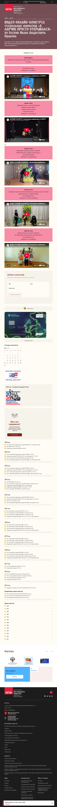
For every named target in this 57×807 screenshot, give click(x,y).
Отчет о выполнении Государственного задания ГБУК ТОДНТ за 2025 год (20, 454)
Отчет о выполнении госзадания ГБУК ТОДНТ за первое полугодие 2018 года (21, 556)
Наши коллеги (8, 749)
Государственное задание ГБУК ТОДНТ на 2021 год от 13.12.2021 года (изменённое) (23, 516)
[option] (13, 661)
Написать (14, 676)
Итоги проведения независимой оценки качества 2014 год (18, 597)
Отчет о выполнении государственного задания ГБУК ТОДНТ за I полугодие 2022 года (23, 502)
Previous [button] (47, 651)
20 (12, 360)
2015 (8, 636)
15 (18, 357)
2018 (8, 628)
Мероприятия (41, 792)
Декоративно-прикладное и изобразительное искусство (27, 798)
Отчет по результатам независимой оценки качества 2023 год (18, 595)
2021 (8, 619)
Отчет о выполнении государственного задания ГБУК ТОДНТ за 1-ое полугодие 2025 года (23, 459)
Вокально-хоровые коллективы (28, 786)
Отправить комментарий (15, 294)
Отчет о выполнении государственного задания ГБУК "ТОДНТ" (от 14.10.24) (21, 471)
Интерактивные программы (10, 790)
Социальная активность (10, 742)
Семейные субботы (9, 787)
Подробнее (7, 804)
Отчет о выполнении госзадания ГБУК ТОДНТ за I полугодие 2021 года (20, 514)
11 (7, 357)
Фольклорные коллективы (27, 795)
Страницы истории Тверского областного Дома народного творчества (20, 726)
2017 (8, 630)
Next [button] (51, 651)
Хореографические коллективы (28, 784)
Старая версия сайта (28, 340)
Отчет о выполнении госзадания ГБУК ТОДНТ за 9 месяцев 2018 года (20, 554)
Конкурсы (7, 783)
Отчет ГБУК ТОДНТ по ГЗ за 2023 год (13, 482)
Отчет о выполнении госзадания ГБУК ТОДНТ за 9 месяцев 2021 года (20, 512)
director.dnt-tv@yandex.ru (10, 710)
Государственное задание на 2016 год (14, 579)
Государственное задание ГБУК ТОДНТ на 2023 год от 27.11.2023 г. (19, 487)
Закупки (6, 744)
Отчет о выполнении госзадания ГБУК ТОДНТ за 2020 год (17, 524)
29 (18, 362)
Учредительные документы (10, 758)
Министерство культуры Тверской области (13, 713)
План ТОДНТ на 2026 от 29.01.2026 (13, 446)
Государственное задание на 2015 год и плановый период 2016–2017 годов (21, 587)
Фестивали (7, 780)
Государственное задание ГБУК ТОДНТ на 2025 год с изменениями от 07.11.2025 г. (22, 456)
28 (15, 362)
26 (10, 362)
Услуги (6, 747)
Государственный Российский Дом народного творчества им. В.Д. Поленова (13, 718)
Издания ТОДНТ (8, 730)
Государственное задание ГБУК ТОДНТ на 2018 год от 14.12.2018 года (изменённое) (23, 557)
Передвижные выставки (43, 783)
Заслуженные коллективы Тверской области (26, 781)
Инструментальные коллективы (28, 789)
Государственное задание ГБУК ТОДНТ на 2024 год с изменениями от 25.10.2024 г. (22, 469)
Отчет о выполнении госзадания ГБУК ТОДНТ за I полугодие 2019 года (20, 542)
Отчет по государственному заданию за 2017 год (16, 566)
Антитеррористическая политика (12, 737)
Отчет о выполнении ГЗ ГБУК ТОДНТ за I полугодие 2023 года (18, 488)
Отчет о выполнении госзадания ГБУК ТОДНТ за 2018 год (17, 552)
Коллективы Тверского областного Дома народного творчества (18, 733)
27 (12, 362)
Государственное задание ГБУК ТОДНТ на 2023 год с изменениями (19, 485)
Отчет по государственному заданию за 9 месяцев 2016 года (18, 574)
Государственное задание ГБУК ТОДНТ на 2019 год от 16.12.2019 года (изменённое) (23, 544)
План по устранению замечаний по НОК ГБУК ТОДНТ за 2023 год (19, 593)
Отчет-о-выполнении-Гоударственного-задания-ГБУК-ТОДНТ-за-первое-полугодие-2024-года (24, 473)
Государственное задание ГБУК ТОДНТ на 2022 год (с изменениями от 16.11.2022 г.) (23, 499)
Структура (7, 728)
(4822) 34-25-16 (8, 707)
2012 (8, 639)
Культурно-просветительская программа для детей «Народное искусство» (44, 789)
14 (15, 357)
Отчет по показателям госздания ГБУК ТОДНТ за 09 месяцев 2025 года (20, 457)
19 (10, 360)
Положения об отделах (10, 760)
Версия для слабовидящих (43, 2)
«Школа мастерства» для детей (45, 785)
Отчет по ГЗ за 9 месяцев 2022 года (13, 500)
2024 (8, 611)
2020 (8, 622)
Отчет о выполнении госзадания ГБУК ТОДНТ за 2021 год (17, 511)
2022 (8, 617)
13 (12, 357)
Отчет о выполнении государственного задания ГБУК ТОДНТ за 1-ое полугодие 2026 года (23, 444)
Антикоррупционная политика (11, 735)
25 (7, 362)
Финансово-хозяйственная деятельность (13, 763)
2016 (8, 633)
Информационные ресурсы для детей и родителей (16, 740)
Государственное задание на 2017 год (14, 568)
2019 (8, 625)
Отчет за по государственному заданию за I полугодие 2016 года (19, 575)
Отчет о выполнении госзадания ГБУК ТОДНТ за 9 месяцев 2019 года (20, 540)
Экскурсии (40, 780)
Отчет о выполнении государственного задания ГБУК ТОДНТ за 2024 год (20, 468)
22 (18, 360)
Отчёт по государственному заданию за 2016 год (16, 577)
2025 (8, 608)
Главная (6, 17)
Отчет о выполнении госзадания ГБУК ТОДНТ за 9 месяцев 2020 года (20, 526)
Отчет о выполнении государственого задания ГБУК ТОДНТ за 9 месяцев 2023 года (22, 483)
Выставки (7, 785)
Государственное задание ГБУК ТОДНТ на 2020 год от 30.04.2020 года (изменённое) (23, 530)
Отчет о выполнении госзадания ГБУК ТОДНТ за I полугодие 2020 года (20, 528)
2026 (8, 605)
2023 (8, 614)
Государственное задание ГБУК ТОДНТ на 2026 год (16, 448)
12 (10, 357)
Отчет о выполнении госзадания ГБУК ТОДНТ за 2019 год (17, 538)
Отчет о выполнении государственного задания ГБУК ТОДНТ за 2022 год (20, 497)
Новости (11, 17)
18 (7, 360)
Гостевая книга (8, 751)
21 (15, 360)
